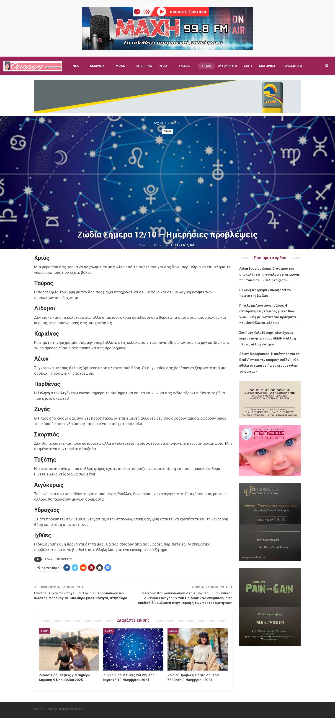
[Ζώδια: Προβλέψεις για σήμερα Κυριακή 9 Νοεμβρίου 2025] (69, 649)
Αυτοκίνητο (227, 66)
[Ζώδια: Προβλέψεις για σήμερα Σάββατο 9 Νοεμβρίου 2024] (198, 649)
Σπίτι (248, 66)
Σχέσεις (184, 66)
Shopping (144, 66)
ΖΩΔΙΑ (48, 559)
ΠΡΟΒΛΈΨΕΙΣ (64, 559)
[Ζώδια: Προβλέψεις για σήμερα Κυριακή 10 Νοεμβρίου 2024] (133, 649)
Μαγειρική (267, 66)
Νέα (76, 66)
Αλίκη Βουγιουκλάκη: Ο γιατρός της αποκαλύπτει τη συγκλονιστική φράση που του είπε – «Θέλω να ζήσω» (269, 274)
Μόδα (120, 66)
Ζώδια (206, 66)
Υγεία (163, 66)
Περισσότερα (292, 66)
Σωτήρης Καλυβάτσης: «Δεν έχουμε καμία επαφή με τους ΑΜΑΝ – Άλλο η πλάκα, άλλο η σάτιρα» (267, 338)
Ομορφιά (97, 66)
